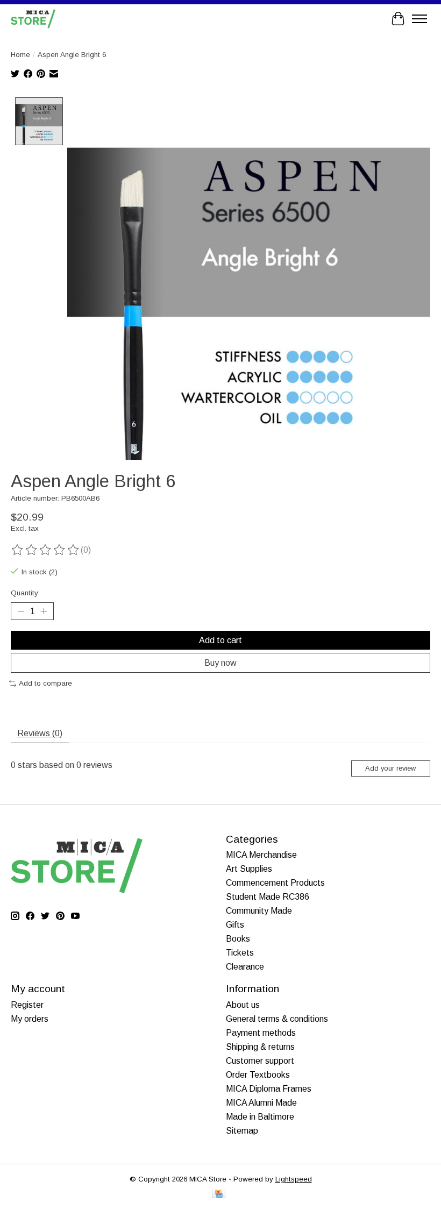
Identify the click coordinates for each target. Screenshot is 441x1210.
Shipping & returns (260, 1046)
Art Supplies (249, 868)
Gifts (235, 924)
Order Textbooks (258, 1074)
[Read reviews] (46, 550)
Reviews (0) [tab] (39, 733)
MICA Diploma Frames (268, 1088)
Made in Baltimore (260, 1116)
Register (27, 1004)
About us (243, 1004)
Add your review (390, 768)
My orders (29, 1018)
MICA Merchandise (261, 854)
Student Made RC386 (267, 896)
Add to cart (220, 640)
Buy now (220, 662)
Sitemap (242, 1130)
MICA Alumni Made (261, 1102)
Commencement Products (275, 882)
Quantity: (25, 593)
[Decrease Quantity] (21, 611)
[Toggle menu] (419, 19)
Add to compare (45, 683)
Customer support (260, 1060)
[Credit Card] (218, 1195)
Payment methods (261, 1032)
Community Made (259, 910)
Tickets (240, 952)
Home (20, 55)
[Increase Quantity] (44, 611)
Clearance (245, 966)
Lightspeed (293, 1179)
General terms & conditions (277, 1018)
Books (238, 938)
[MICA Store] (33, 19)
